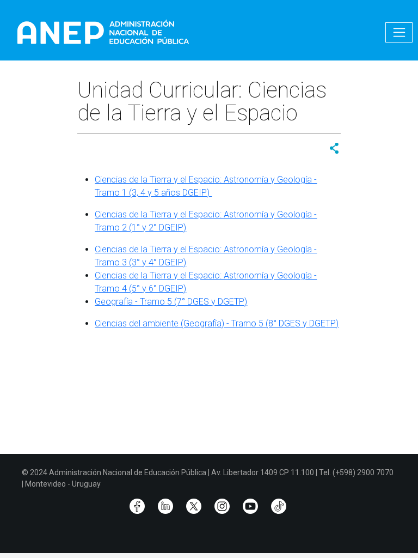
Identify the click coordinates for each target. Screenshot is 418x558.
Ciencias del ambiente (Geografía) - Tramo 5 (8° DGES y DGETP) (217, 323)
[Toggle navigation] (399, 32)
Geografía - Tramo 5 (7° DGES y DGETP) (171, 301)
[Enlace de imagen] (102, 32)
